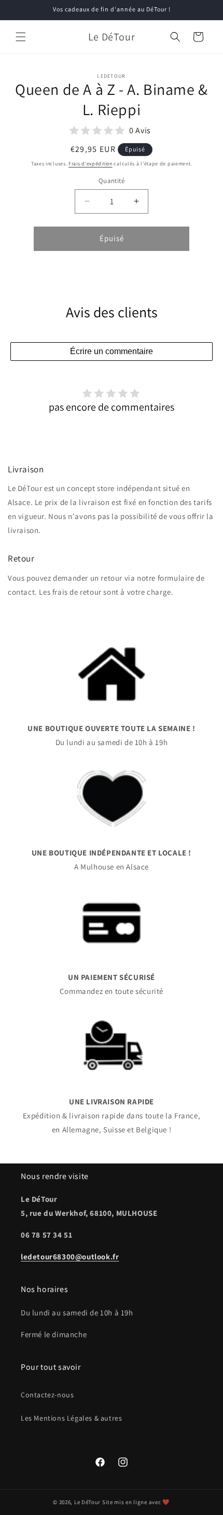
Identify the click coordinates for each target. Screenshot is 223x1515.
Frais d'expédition (90, 163)
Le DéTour (87, 1502)
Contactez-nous (47, 1394)
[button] (20, 36)
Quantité (111, 180)
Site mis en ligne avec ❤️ (136, 1502)
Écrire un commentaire (111, 351)
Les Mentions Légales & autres (71, 1418)
